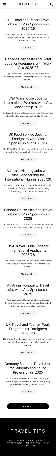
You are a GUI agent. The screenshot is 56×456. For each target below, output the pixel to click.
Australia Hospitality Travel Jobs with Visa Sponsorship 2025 (28, 289)
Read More (26, 48)
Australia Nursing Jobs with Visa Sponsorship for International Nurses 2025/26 (28, 175)
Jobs (30, 440)
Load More (26, 406)
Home (11, 440)
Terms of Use (33, 443)
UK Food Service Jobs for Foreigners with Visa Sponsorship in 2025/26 (28, 138)
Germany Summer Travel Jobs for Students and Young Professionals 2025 (27, 368)
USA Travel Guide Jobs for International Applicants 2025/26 (27, 250)
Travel (20, 440)
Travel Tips (28, 4)
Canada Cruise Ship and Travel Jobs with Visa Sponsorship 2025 (28, 214)
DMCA (46, 443)
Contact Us (29, 445)
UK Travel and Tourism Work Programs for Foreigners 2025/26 (28, 328)
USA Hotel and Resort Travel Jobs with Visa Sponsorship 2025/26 (28, 24)
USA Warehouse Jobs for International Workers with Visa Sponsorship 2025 (28, 102)
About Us (41, 440)
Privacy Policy (15, 443)
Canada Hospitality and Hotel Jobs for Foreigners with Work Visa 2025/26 (28, 63)
